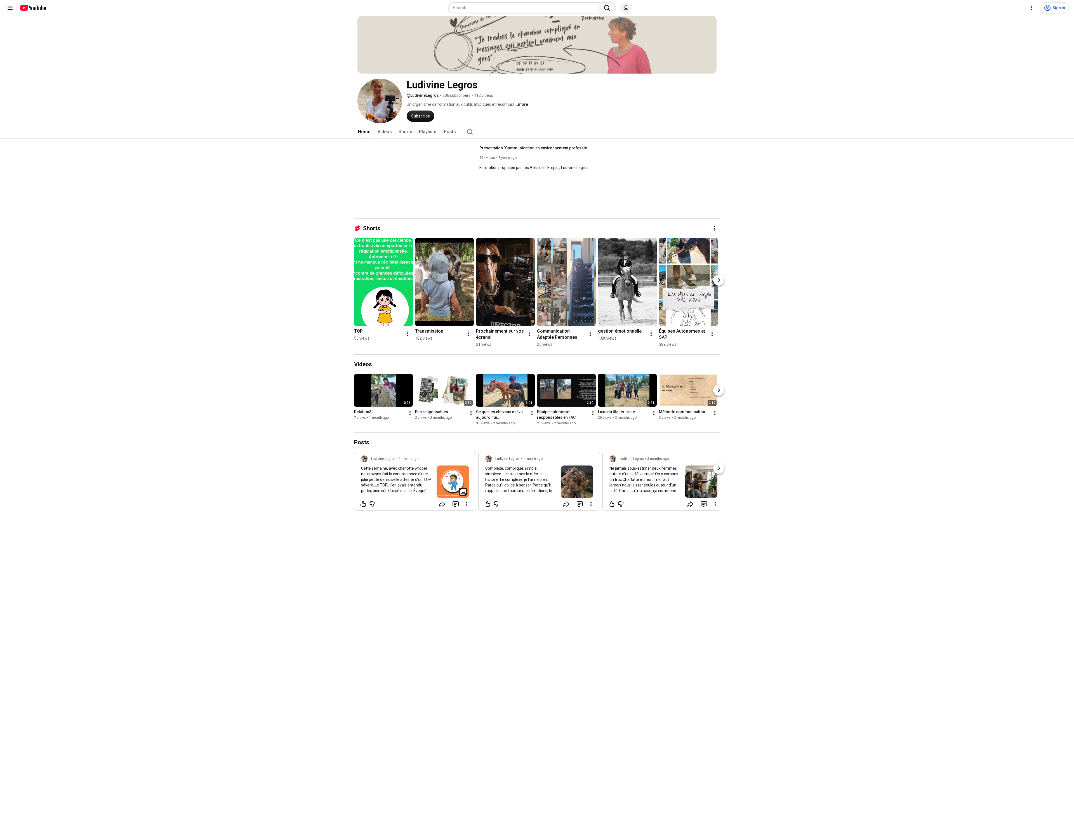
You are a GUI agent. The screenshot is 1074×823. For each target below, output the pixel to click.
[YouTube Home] (33, 8)
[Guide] (10, 7)
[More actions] (714, 228)
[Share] (442, 504)
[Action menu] (466, 504)
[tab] (364, 131)
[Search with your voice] (626, 7)
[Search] (607, 7)
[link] (415, 482)
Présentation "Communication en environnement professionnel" (535, 148)
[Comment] (455, 504)
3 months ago (658, 459)
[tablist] (537, 131)
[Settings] (1031, 7)
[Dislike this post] (372, 504)
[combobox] (525, 7)
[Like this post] (363, 504)
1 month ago (408, 459)
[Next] (718, 280)
